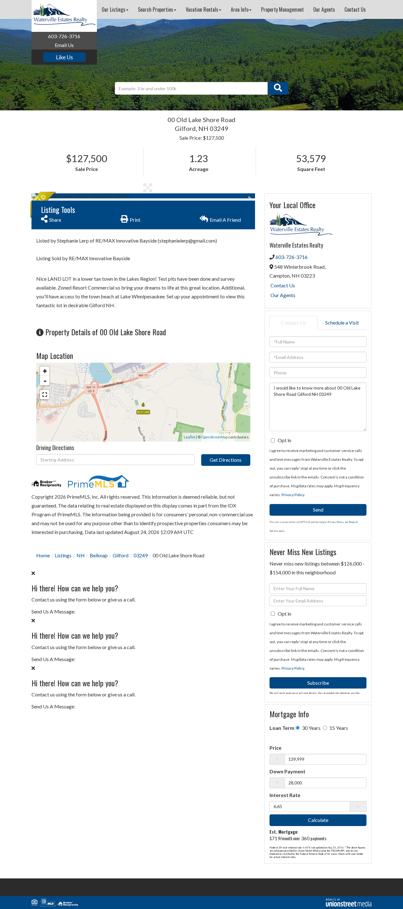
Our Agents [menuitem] (324, 9)
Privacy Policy (292, 494)
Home (43, 555)
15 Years (338, 728)
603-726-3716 (64, 36)
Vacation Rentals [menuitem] (202, 9)
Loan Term (282, 728)
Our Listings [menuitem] (113, 9)
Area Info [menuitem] (239, 9)
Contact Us (282, 285)
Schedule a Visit (342, 322)
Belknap (99, 555)
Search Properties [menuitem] (155, 9)
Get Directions (225, 460)
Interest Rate (285, 795)
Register (360, 29)
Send (318, 510)
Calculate (318, 820)
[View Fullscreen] (44, 394)
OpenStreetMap (214, 437)
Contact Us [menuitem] (355, 9)
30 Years (311, 728)
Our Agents (282, 295)
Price (275, 748)
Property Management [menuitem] (282, 9)
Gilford (120, 555)
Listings (63, 555)
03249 (140, 555)
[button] (278, 88)
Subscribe (318, 683)
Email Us (64, 45)
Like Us (64, 57)
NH (81, 555)
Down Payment (287, 771)
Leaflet (190, 437)
